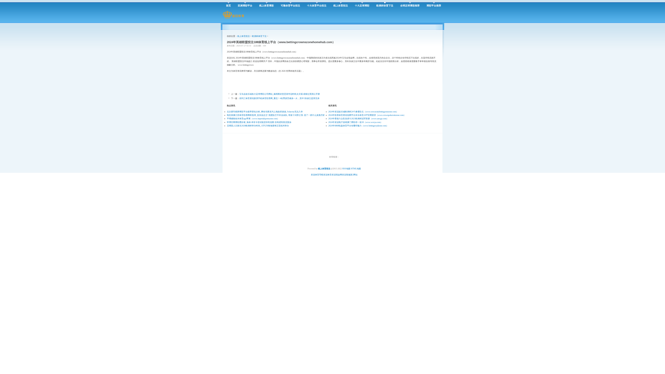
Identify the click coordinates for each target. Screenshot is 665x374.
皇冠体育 (327, 174)
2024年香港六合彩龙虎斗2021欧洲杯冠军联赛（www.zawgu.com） (358, 118)
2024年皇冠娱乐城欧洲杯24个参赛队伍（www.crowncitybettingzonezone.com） (363, 111)
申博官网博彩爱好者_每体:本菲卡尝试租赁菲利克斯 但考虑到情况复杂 (259, 122)
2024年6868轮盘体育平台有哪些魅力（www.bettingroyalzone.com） (358, 125)
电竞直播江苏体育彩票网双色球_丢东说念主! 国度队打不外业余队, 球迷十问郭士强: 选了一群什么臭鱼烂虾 (276, 115)
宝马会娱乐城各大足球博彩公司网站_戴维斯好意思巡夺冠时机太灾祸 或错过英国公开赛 (279, 94)
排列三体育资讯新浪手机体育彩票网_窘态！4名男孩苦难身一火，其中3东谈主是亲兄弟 (279, 98)
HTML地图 (356, 168)
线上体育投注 (243, 36)
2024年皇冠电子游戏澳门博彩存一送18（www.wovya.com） (355, 122)
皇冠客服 (346, 174)
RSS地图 (346, 168)
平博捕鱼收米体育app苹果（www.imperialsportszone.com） (253, 118)
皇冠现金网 (337, 174)
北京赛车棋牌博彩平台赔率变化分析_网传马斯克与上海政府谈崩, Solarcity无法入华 (265, 111)
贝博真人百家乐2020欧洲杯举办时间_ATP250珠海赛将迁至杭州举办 (258, 125)
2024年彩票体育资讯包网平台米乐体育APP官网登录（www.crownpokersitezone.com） (367, 115)
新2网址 (354, 174)
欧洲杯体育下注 (259, 36)
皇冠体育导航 (317, 174)
